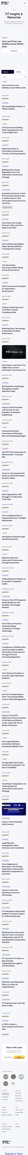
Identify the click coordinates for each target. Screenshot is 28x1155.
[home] (6, 3)
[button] (25, 3)
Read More (14, 51)
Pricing (4, 1131)
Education (18, 1095)
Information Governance (5, 1094)
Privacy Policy (19, 1112)
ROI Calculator (6, 1129)
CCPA (17, 1115)
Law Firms (18, 1093)
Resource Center (7, 1126)
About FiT (5, 1112)
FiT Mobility (5, 1097)
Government (19, 1100)
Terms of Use (19, 1110)
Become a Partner (7, 1115)
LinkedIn (17, 1126)
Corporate (18, 1098)
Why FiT (4, 1110)
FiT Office (4, 1099)
